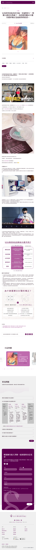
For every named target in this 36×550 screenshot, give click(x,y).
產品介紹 (3, 532)
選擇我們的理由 (4, 530)
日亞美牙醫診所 (6, 160)
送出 (29, 504)
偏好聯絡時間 (6, 487)
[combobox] (18, 483)
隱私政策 (3, 544)
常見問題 (14, 532)
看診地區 (5, 482)
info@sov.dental (19, 522)
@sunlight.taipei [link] (19, 105)
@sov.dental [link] (26, 105)
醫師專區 (14, 534)
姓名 (5, 467)
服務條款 (7, 544)
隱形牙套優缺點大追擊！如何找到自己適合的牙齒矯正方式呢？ (13, 327)
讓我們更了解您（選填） (8, 493)
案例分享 (26, 530)
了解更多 (31, 440)
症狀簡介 (14, 530)
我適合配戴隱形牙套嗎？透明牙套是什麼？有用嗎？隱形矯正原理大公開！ (14, 326)
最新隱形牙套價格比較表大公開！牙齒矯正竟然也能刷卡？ (14, 426)
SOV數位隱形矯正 (7, 108)
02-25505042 (13, 522)
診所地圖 (3, 534)
